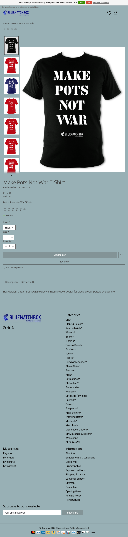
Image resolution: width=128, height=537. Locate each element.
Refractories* (73, 378)
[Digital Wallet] (85, 532)
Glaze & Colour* (74, 324)
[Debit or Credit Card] (79, 532)
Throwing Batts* (74, 416)
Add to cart (60, 254)
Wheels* (70, 332)
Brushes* (71, 349)
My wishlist (9, 466)
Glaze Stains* (73, 366)
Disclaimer (71, 461)
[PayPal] (48, 532)
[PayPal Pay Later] (54, 532)
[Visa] (38, 532)
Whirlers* (71, 391)
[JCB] (68, 532)
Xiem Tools (72, 425)
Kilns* (69, 374)
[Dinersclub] (73, 532)
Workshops (72, 438)
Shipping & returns (76, 474)
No (89, 3)
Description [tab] (11, 282)
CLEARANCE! (73, 442)
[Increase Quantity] (13, 246)
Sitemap (70, 482)
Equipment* (72, 408)
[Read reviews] (13, 209)
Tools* (69, 353)
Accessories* (73, 387)
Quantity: (7, 241)
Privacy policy (73, 466)
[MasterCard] (33, 532)
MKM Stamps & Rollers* (79, 433)
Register (7, 453)
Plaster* (70, 357)
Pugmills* (71, 400)
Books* (70, 336)
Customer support (75, 478)
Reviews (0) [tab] (27, 282)
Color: (6, 222)
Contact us (71, 487)
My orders (8, 457)
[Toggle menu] (122, 13)
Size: (6, 232)
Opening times (73, 491)
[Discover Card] (63, 532)
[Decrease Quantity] (6, 246)
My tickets (9, 461)
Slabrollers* (72, 383)
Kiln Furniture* (73, 412)
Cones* (70, 404)
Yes (81, 3)
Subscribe (72, 512)
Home (6, 23)
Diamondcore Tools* (77, 429)
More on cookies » (101, 3)
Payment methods (76, 470)
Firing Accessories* (76, 362)
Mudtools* (71, 421)
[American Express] (43, 532)
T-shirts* (70, 340)
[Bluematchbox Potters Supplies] (16, 13)
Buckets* (71, 370)
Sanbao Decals (74, 345)
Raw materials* (74, 328)
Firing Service (73, 499)
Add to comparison (14, 267)
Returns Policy (73, 495)
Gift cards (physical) (76, 395)
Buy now (64, 261)
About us (70, 453)
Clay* (68, 319)
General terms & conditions (80, 457)
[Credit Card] (58, 532)
